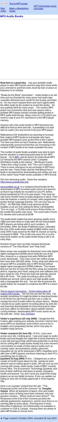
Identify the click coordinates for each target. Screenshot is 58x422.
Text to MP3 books (18, 4)
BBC (17, 157)
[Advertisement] (29, 49)
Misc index (3, 9)
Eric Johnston (28, 314)
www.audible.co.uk (9, 187)
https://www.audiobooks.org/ (14, 182)
